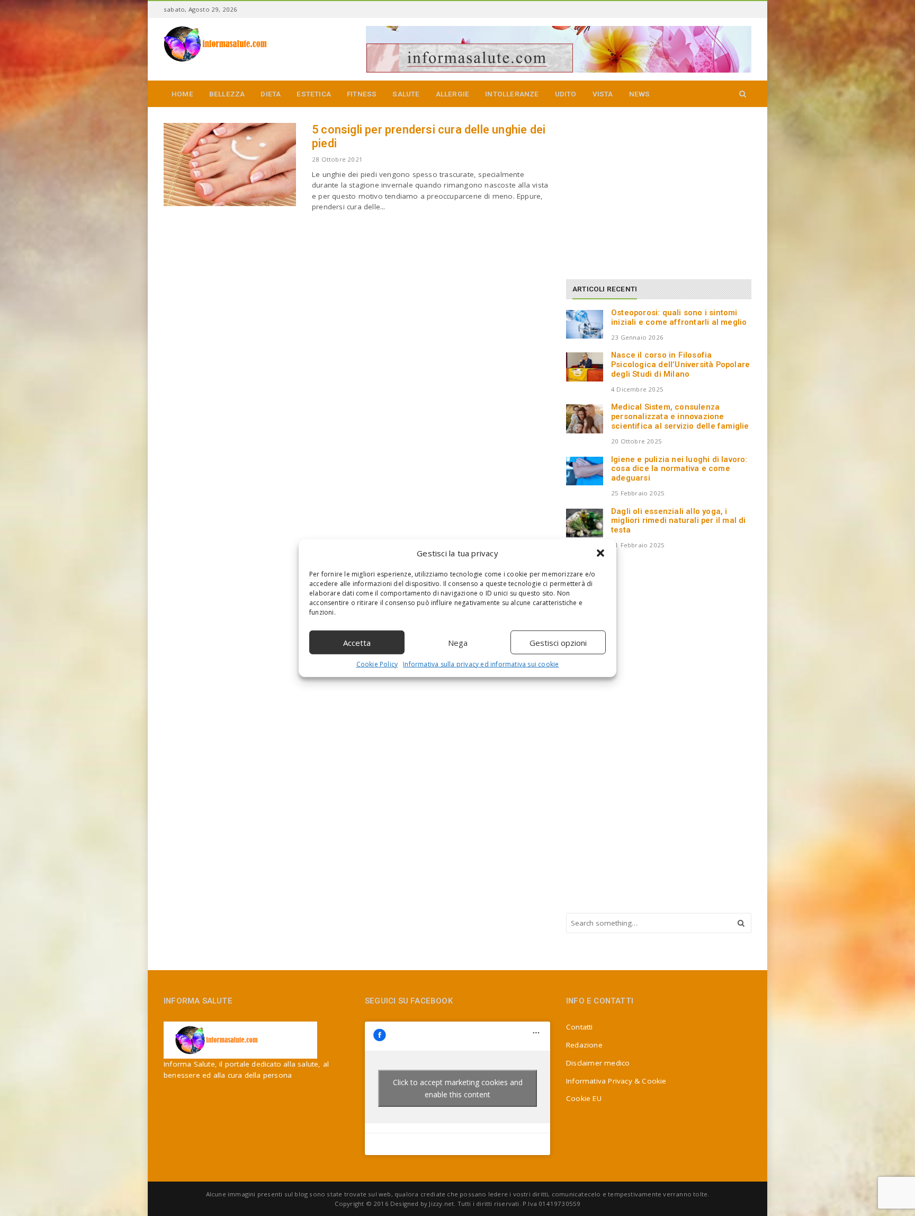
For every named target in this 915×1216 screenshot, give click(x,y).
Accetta (357, 642)
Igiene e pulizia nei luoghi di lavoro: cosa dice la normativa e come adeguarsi (679, 469)
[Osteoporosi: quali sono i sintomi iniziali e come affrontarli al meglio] (584, 324)
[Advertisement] (645, 189)
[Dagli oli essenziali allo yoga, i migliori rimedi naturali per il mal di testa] (584, 523)
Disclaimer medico (598, 1063)
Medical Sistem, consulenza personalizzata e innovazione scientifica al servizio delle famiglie (680, 416)
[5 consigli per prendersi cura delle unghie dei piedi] (230, 164)
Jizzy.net (441, 1204)
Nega (458, 642)
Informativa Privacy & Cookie (616, 1081)
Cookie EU (584, 1098)
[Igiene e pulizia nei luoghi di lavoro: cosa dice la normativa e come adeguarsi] (584, 471)
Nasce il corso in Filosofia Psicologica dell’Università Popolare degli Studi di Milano (680, 364)
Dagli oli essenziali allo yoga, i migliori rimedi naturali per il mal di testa (678, 521)
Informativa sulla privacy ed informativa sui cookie (481, 664)
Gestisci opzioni (558, 642)
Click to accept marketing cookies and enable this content (458, 1088)
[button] (600, 553)
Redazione (584, 1045)
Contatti (579, 1027)
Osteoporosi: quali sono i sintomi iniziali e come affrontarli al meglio (679, 317)
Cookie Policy (377, 664)
